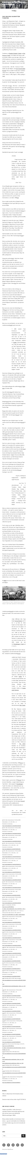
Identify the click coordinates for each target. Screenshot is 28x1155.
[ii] (6, 30)
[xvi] (6, 226)
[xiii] (18, 197)
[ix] (21, 123)
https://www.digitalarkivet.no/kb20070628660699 (11, 1034)
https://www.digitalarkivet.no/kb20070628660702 (11, 1042)
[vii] (6, 99)
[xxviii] (22, 422)
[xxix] (6, 433)
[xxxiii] (11, 611)
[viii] (17, 112)
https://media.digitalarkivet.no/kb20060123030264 (11, 930)
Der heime (22, 743)
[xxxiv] (18, 653)
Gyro (11, 85)
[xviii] (6, 249)
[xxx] (24, 449)
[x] (8, 139)
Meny (14, 10)
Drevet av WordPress (7, 1149)
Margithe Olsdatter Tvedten (15, 53)
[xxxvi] (19, 780)
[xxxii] (23, 569)
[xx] (15, 283)
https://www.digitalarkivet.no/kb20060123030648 (11, 995)
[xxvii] (17, 415)
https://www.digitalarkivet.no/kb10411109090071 (11, 1082)
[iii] (6, 42)
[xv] (23, 211)
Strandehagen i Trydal (19, 644)
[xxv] (11, 392)
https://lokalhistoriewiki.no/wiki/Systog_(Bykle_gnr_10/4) (12, 1063)
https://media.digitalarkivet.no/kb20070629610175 (11, 872)
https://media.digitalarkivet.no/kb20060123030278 (11, 937)
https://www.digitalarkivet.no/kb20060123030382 (11, 960)
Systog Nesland (18, 621)
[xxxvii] (23, 801)
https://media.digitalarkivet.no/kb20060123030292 (11, 953)
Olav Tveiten (22, 705)
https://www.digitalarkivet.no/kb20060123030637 (11, 976)
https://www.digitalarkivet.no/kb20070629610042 (11, 1018)
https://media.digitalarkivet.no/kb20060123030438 (11, 879)
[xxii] (6, 310)
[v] (15, 82)
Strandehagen (19, 784)
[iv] (14, 63)
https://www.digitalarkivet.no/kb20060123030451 (11, 895)
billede (5, 580)
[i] (22, 25)
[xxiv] (20, 386)
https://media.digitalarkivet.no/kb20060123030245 (11, 887)
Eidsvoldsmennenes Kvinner (14, 3)
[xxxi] (20, 470)
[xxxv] (21, 762)
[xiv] (7, 203)
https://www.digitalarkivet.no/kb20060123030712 (11, 968)
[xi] (24, 146)
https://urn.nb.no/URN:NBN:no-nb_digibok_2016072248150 (13, 914)
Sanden (15, 342)
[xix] (13, 258)
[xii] (22, 152)
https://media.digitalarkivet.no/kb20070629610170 (11, 864)
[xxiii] (11, 325)
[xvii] (22, 235)
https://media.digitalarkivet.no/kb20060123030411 (11, 922)
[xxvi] (7, 401)
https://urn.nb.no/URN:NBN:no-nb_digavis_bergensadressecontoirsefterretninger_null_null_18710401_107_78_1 (14, 1047)
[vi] (11, 87)
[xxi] (23, 296)
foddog (20, 676)
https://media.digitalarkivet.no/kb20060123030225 (11, 825)
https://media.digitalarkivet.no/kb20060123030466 (11, 945)
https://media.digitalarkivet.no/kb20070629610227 (11, 856)
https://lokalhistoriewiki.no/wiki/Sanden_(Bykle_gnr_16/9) (13, 1059)
